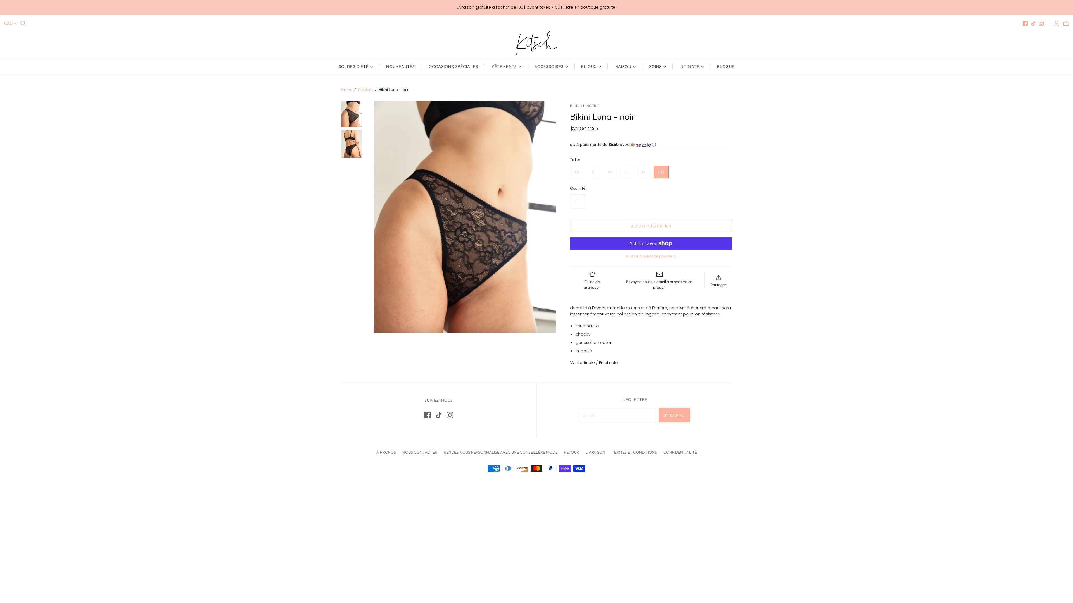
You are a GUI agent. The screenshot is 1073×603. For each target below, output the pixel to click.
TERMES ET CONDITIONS (634, 452)
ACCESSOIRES (549, 66)
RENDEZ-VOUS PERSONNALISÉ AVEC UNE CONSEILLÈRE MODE (500, 452)
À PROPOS (386, 452)
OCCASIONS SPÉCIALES (453, 66)
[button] (651, 145)
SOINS (655, 66)
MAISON (623, 66)
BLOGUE (725, 66)
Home (346, 89)
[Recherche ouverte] (23, 23)
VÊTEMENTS (504, 66)
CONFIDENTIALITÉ (680, 452)
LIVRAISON (595, 452)
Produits (365, 89)
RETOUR (571, 452)
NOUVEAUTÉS (400, 66)
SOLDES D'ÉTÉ (354, 66)
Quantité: (578, 188)
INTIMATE (689, 66)
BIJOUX (589, 66)
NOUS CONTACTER (419, 452)
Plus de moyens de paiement (651, 256)
